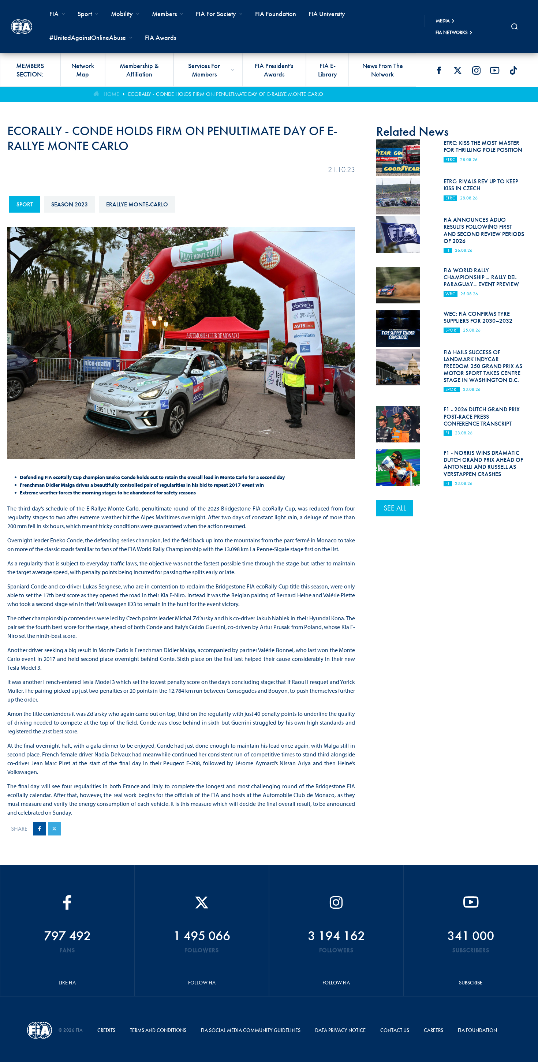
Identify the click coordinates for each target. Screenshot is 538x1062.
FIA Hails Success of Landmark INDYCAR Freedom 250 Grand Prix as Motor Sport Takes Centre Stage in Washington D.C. (483, 366)
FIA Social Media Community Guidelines (250, 1030)
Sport (24, 204)
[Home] (21, 26)
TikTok (513, 70)
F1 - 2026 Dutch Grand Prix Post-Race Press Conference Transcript (482, 416)
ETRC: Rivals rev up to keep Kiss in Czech (481, 184)
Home (111, 94)
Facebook (438, 70)
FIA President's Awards (274, 69)
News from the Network (382, 69)
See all (395, 508)
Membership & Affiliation (139, 69)
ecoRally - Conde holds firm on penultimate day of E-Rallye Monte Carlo (225, 94)
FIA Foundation (275, 14)
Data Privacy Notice (340, 1030)
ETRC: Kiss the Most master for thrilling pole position (483, 146)
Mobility (122, 14)
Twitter (457, 70)
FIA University (327, 14)
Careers (433, 1030)
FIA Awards (160, 37)
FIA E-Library (327, 69)
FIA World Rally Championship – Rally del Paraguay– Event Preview (481, 277)
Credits (106, 1030)
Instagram (476, 70)
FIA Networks (452, 32)
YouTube (494, 70)
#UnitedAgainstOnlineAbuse (87, 37)
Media (443, 21)
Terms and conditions (158, 1030)
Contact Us (394, 1030)
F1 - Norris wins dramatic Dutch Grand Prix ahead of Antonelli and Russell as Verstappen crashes (483, 463)
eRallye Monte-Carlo (137, 204)
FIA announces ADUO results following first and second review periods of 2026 (484, 230)
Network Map (82, 69)
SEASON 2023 (69, 204)
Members (164, 14)
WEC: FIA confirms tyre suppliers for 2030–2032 (478, 317)
